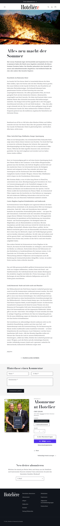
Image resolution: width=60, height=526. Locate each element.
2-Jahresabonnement (42, 424)
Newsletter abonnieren (28, 493)
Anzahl (36, 428)
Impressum (44, 497)
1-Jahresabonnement (42, 421)
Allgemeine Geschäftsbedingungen (47, 501)
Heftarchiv (25, 504)
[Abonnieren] (42, 478)
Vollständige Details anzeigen (46, 455)
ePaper (24, 500)
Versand (42, 413)
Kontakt (24, 507)
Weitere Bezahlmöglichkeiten (45, 445)
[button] (4, 7)
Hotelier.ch (10, 521)
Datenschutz (44, 506)
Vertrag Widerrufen (27, 511)
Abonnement (26, 497)
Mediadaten (44, 493)
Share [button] (37, 450)
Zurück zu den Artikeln (31, 358)
